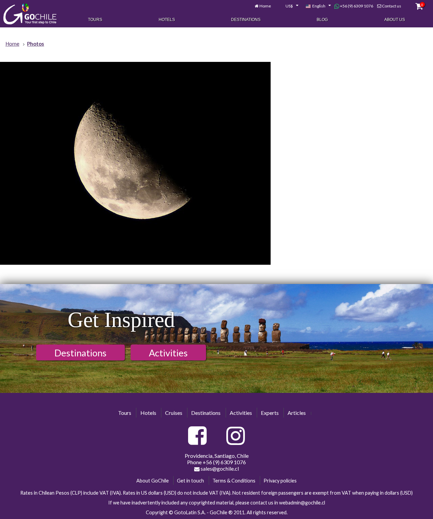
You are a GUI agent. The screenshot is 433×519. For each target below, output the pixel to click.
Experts (270, 412)
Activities (168, 352)
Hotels (167, 19)
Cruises (173, 412)
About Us (394, 19)
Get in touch (190, 480)
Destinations (245, 19)
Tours (95, 19)
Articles (297, 412)
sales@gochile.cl (219, 468)
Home (265, 5)
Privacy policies (280, 480)
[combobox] (288, 6)
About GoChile (152, 480)
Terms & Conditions (233, 480)
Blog (322, 19)
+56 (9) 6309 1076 (356, 5)
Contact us (391, 5)
